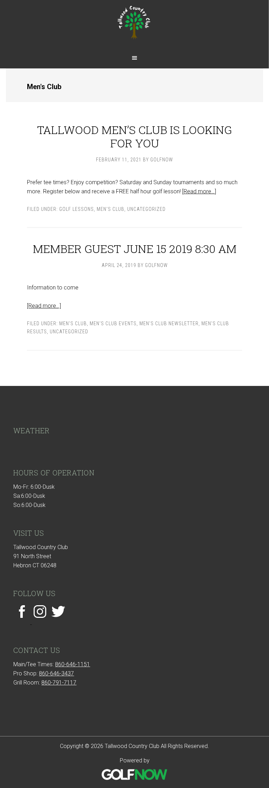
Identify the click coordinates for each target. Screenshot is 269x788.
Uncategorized (146, 209)
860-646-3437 (56, 673)
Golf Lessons (76, 209)
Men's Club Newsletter (169, 323)
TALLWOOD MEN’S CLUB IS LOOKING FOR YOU (134, 136)
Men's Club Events (113, 323)
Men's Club (110, 209)
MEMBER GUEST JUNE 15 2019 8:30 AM (134, 248)
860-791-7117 (58, 682)
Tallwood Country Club (134, 25)
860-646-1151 (72, 664)
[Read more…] (199, 191)
